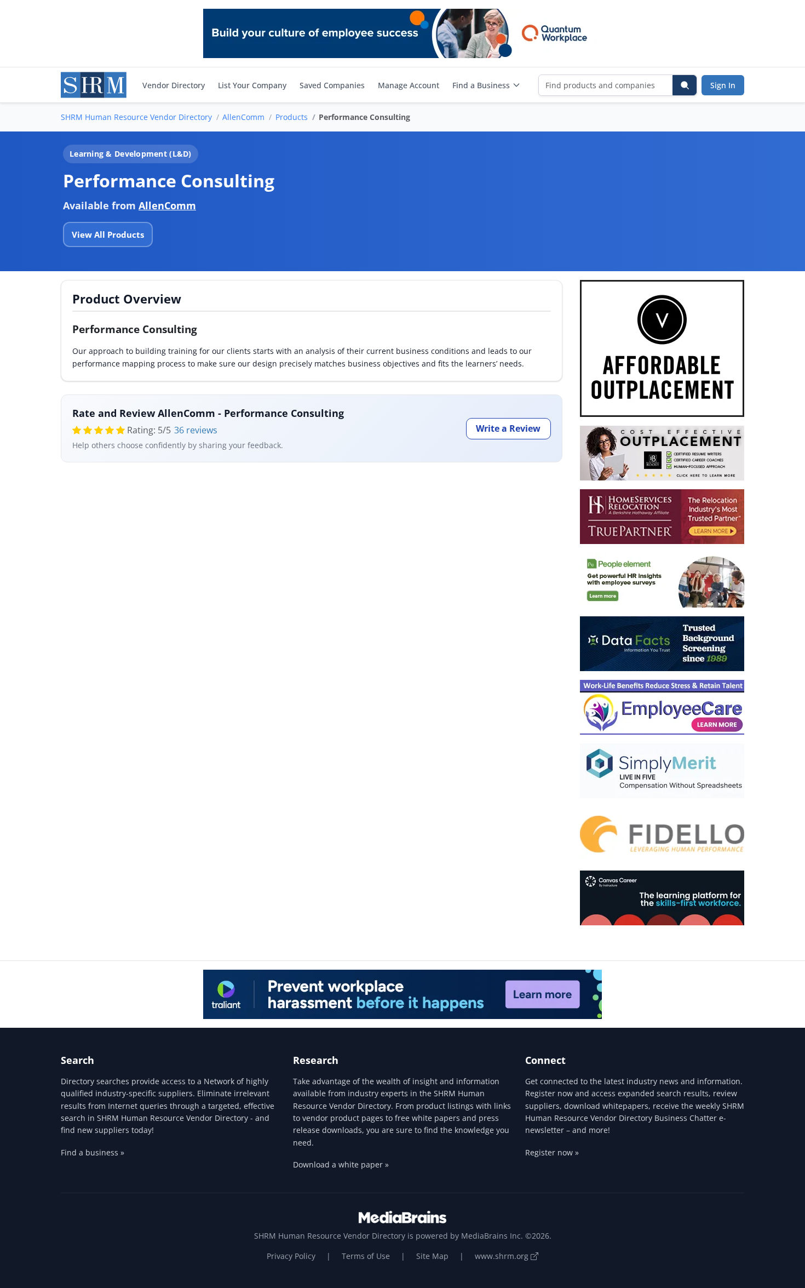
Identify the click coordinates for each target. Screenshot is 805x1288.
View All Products (108, 234)
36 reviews (195, 430)
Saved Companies (332, 85)
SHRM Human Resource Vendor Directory (136, 117)
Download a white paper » (341, 1164)
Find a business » (92, 1152)
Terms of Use (366, 1256)
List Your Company (252, 85)
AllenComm (243, 117)
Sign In (722, 85)
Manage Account (408, 85)
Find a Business (481, 85)
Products (291, 117)
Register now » (552, 1152)
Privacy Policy (291, 1256)
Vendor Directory (173, 85)
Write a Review (508, 428)
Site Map (432, 1256)
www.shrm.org (503, 1256)
